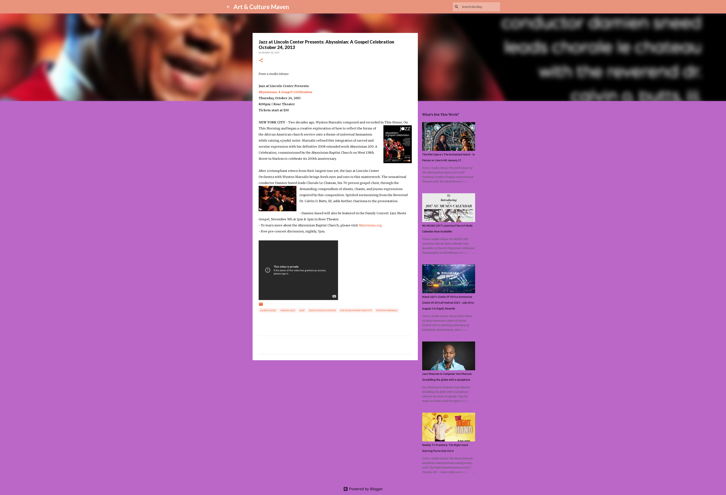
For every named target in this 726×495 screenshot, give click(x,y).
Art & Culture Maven (261, 6)
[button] (261, 60)
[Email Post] (261, 305)
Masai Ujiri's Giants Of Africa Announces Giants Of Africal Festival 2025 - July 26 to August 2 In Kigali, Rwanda (448, 302)
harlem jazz (287, 310)
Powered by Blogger (365, 489)
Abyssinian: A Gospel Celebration (285, 92)
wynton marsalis (386, 310)
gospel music (268, 310)
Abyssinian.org (370, 225)
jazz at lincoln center (322, 310)
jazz (301, 310)
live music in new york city (356, 310)
